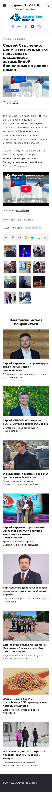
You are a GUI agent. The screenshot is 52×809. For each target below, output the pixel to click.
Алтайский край (13, 220)
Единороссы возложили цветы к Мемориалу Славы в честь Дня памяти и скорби (24, 648)
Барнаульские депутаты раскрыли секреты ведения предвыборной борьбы (25, 591)
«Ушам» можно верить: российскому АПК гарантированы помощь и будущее (25, 702)
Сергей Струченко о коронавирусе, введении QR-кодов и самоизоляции (26, 367)
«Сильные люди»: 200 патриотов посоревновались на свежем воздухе (24, 755)
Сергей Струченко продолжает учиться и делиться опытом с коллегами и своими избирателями (23, 532)
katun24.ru (22, 210)
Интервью (12, 91)
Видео (29, 220)
